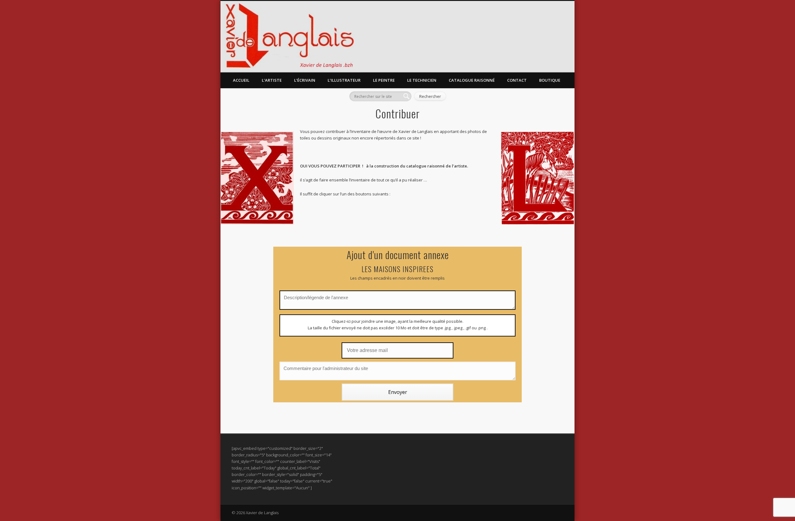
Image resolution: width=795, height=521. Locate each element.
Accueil (241, 80)
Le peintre (384, 80)
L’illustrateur (344, 80)
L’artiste (272, 80)
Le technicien (421, 80)
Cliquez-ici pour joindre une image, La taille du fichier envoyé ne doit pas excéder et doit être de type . (398, 324)
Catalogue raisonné (472, 80)
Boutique (549, 80)
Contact (517, 80)
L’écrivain (304, 80)
